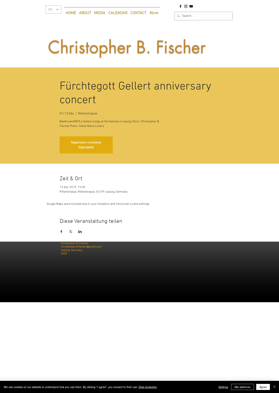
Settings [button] (223, 387)
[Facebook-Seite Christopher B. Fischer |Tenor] (180, 6)
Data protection (148, 387)
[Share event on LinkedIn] (80, 231)
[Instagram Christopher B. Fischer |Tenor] (186, 6)
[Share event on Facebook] (61, 231)
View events (86, 147)
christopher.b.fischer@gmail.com (81, 246)
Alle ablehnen (242, 387)
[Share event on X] (71, 231)
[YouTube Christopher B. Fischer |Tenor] (191, 6)
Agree (263, 387)
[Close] (274, 387)
